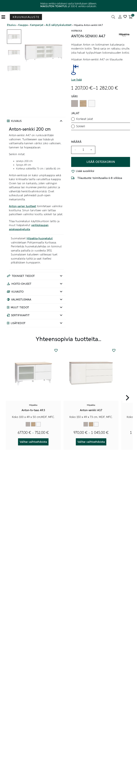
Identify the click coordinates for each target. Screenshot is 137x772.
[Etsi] (113, 17)
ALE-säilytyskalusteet (59, 25)
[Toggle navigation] (4, 17)
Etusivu (11, 25)
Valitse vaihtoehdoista (33, 441)
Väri (74, 96)
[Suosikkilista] (125, 16)
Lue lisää (76, 79)
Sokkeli (80, 126)
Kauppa (23, 25)
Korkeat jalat (84, 119)
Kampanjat (36, 25)
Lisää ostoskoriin (101, 162)
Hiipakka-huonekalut (40, 238)
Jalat (75, 113)
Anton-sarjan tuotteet (22, 206)
